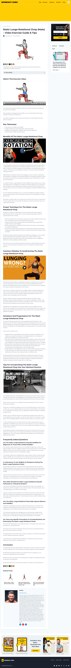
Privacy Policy (59, 660)
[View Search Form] (69, 2)
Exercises (8, 26)
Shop (40, 2)
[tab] (54, 45)
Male (55, 34)
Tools (64, 2)
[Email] (13, 64)
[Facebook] (4, 64)
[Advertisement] (35, 13)
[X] (10, 64)
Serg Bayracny (9, 35)
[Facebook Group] (57, 666)
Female (58, 34)
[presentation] (60, 56)
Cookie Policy (66, 660)
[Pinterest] (6, 64)
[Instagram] (61, 666)
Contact (52, 660)
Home (4, 26)
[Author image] (3, 36)
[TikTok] (66, 666)
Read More (56, 69)
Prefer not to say (64, 34)
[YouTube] (54, 666)
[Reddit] (12, 64)
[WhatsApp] (8, 64)
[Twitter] (64, 666)
